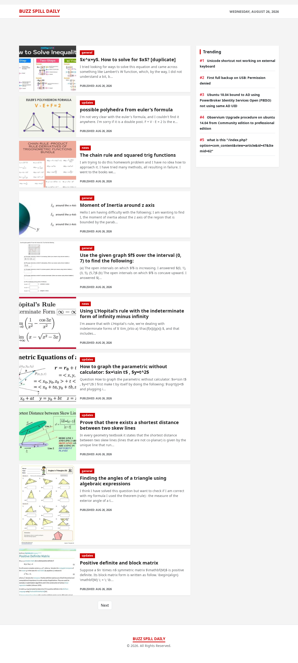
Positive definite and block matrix (119, 563)
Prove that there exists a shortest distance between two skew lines (129, 425)
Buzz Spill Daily (39, 11)
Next (105, 605)
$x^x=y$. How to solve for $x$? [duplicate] (128, 59)
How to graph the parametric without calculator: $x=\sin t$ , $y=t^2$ (123, 369)
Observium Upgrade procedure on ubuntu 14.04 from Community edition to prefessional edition (237, 123)
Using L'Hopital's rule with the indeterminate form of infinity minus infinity (132, 314)
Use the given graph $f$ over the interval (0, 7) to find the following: (130, 258)
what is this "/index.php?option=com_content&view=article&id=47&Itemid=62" (236, 145)
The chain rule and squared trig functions (128, 155)
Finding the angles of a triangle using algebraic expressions (123, 481)
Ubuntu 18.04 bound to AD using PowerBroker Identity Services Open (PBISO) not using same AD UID (235, 100)
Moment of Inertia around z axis (117, 205)
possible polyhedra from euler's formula (126, 109)
